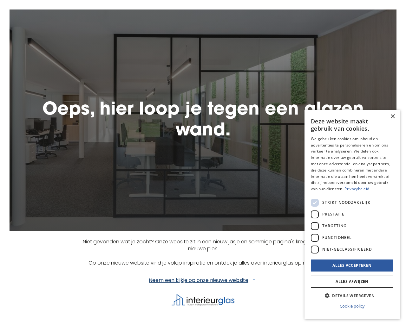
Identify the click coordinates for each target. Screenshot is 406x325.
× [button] (392, 116)
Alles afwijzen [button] (352, 281)
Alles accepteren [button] (351, 265)
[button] (352, 296)
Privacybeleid (356, 188)
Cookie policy (352, 306)
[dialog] (352, 214)
